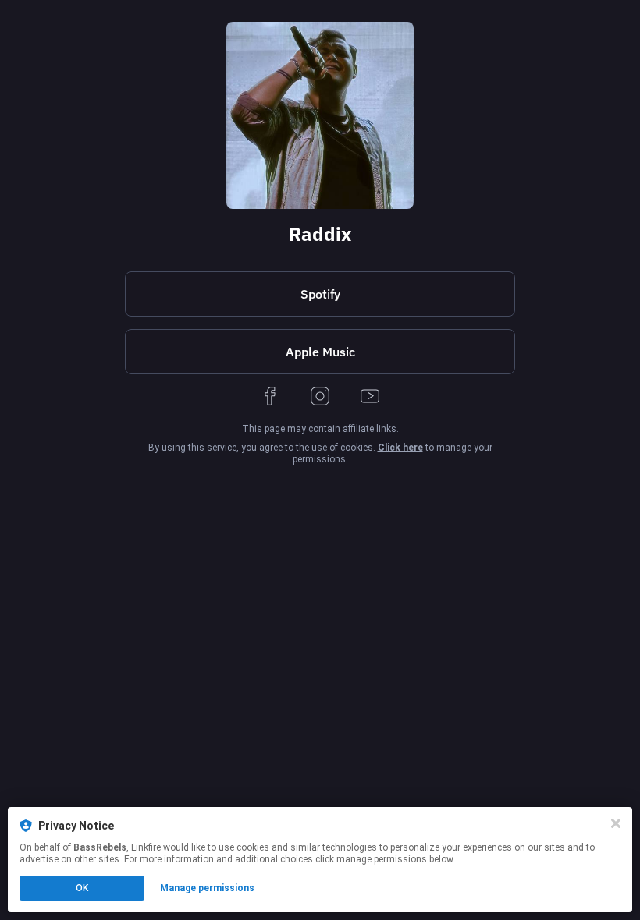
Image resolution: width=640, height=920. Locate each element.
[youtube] (370, 397)
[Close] (615, 823)
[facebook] (270, 397)
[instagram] (320, 397)
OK (82, 888)
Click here (400, 447)
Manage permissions (207, 888)
